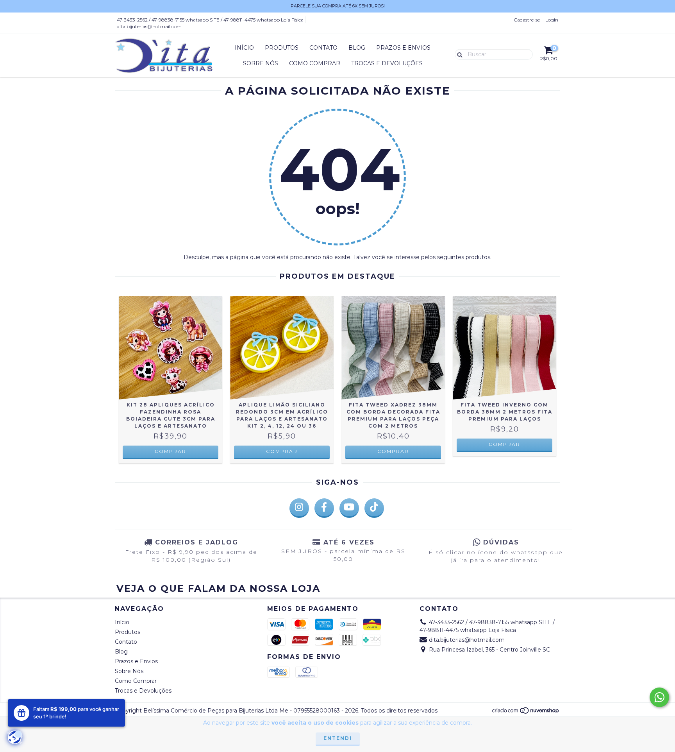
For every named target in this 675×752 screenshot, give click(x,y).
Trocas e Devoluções (387, 63)
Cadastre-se (527, 20)
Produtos (281, 47)
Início (244, 47)
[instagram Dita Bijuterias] (299, 508)
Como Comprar (314, 63)
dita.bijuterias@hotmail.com (149, 26)
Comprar (170, 451)
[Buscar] (458, 54)
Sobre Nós (260, 63)
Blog (356, 47)
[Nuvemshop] (526, 712)
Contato (323, 47)
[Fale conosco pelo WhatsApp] (659, 697)
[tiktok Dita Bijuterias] (374, 508)
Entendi (337, 738)
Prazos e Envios (403, 47)
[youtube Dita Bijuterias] (349, 508)
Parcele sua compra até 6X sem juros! (338, 6)
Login (551, 20)
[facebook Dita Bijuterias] (324, 508)
